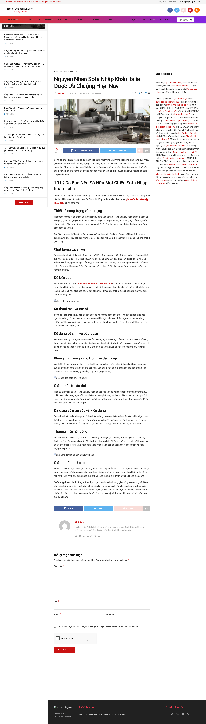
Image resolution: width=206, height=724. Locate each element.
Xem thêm (23, 202)
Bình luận (59, 566)
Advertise (92, 714)
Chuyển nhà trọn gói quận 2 (175, 146)
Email (57, 614)
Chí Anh (60, 93)
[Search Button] (191, 19)
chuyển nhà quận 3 (181, 114)
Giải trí (79, 20)
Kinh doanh (45, 20)
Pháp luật (113, 20)
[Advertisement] (127, 43)
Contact (123, 714)
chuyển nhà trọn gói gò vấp (178, 105)
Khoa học (63, 20)
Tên (56, 601)
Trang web (109, 614)
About (81, 714)
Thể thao (95, 20)
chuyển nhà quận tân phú (176, 120)
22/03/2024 (72, 93)
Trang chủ (58, 71)
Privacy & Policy (108, 714)
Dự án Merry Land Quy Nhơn (17, 2)
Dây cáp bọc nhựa (179, 98)
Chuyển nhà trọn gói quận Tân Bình (181, 164)
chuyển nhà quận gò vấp (166, 111)
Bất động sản (80, 71)
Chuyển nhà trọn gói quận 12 (185, 152)
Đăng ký (196, 2)
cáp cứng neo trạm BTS (182, 86)
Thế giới (27, 20)
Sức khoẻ (148, 20)
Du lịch (164, 20)
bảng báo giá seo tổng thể (167, 102)
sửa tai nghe (161, 180)
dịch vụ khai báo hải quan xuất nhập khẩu (45, 2)
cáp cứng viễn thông (173, 83)
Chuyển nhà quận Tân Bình (167, 174)
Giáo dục (131, 20)
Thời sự (12, 20)
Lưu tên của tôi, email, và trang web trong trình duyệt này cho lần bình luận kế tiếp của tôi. (97, 626)
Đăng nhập (185, 2)
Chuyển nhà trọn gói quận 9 (175, 158)
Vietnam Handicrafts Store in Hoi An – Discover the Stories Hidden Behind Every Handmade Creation (23, 37)
